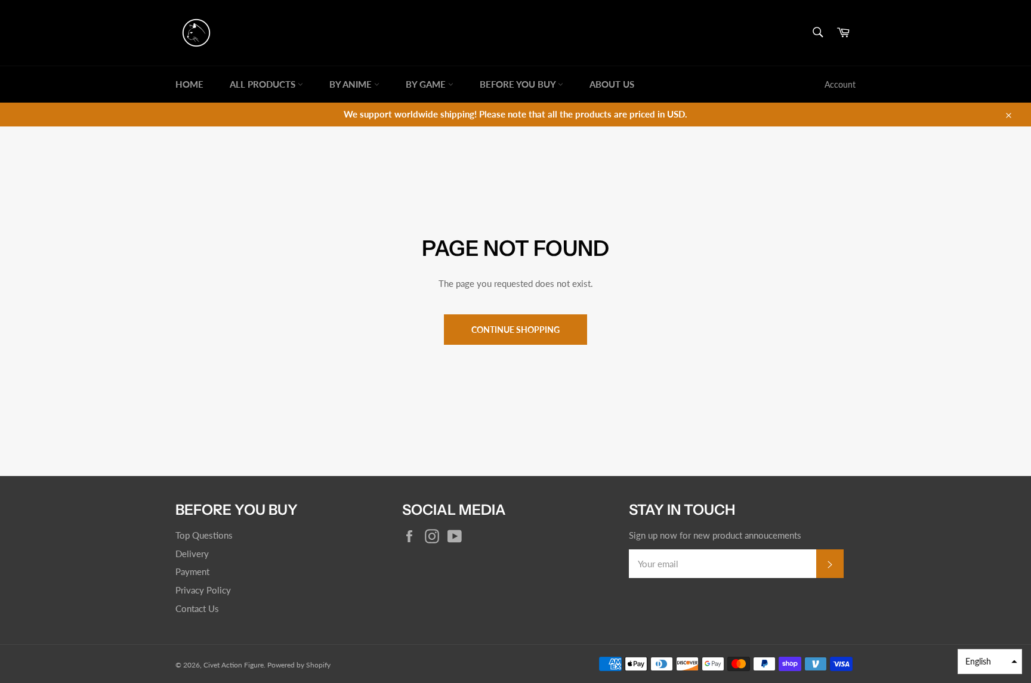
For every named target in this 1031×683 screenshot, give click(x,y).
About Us (611, 84)
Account (840, 84)
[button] (990, 661)
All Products (264, 84)
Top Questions (204, 535)
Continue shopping (515, 329)
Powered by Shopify (299, 664)
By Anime (351, 84)
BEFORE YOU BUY (519, 84)
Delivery (192, 553)
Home (189, 84)
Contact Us (197, 608)
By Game (427, 84)
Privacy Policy (203, 590)
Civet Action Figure (233, 664)
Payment (192, 571)
